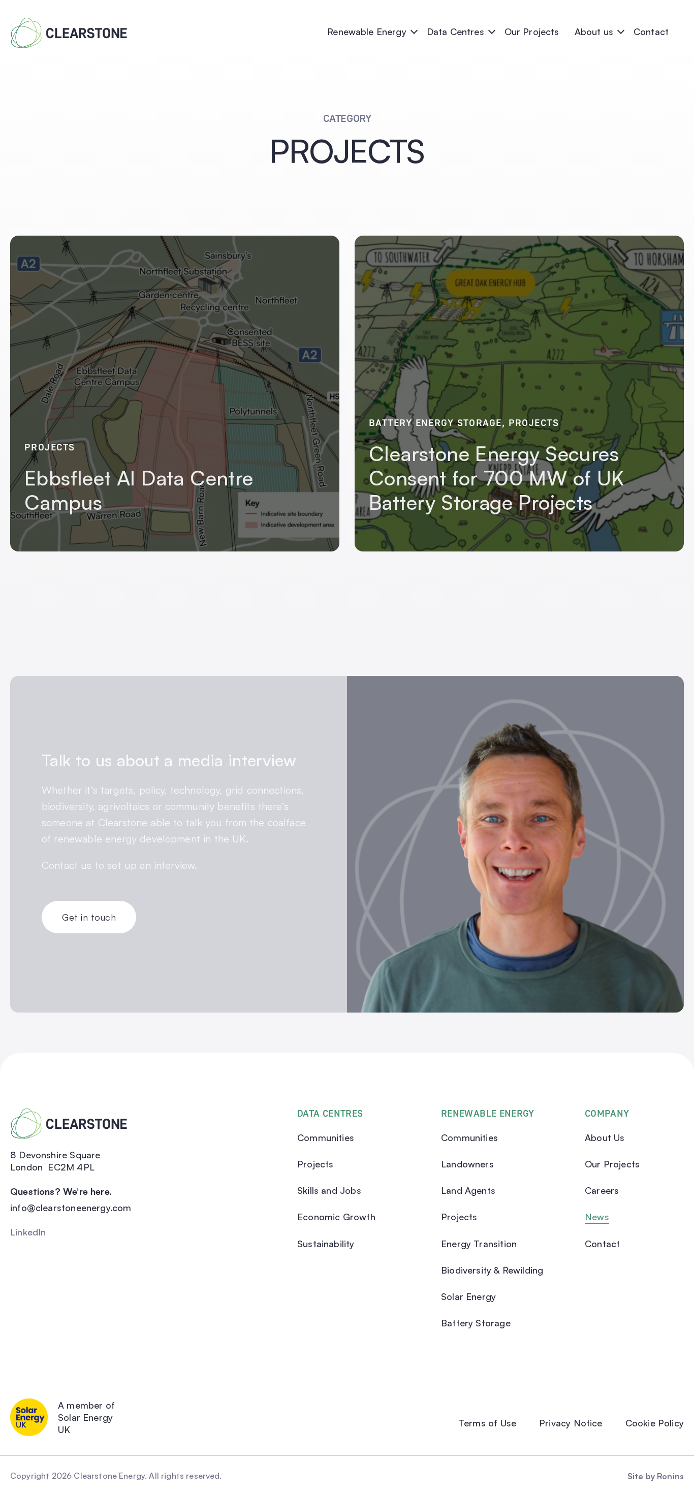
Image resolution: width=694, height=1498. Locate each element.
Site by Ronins (655, 1476)
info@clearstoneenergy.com (71, 1207)
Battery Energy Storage (435, 422)
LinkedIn (28, 1232)
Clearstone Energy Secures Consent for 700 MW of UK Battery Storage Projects (496, 478)
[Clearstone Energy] (69, 25)
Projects (49, 446)
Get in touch (89, 917)
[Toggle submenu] (414, 30)
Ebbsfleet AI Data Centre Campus (139, 490)
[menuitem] (374, 25)
